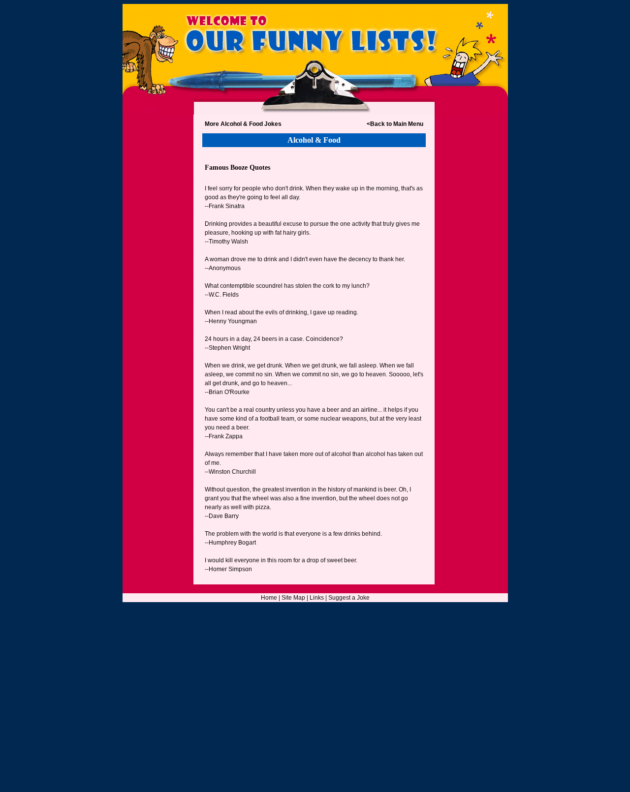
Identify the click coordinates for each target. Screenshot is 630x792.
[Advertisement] (158, 321)
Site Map (293, 597)
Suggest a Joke (349, 597)
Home (269, 597)
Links (317, 597)
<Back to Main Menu (395, 124)
